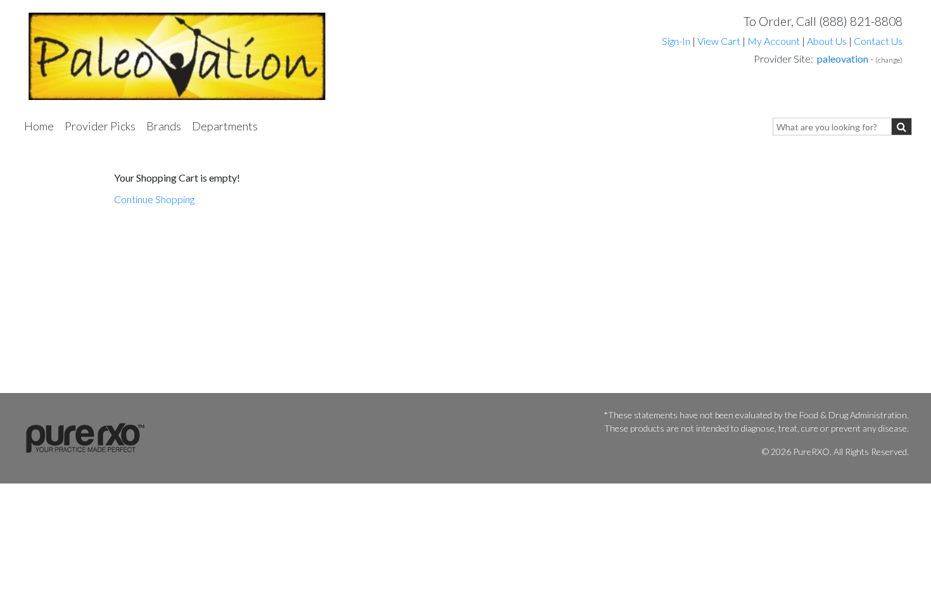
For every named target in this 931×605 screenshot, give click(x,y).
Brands (163, 126)
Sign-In (676, 41)
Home (39, 126)
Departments (225, 126)
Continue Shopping (154, 199)
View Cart (719, 41)
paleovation (842, 59)
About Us (827, 41)
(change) (888, 60)
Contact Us (878, 41)
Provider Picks (100, 126)
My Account (773, 41)
